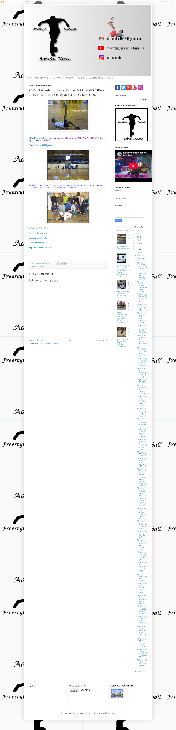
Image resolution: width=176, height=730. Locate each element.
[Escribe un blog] (58, 263)
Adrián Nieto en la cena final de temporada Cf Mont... (141, 502)
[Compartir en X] (61, 263)
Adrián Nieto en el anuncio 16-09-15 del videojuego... (142, 329)
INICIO (29, 78)
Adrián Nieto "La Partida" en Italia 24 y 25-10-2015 (142, 298)
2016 (137, 250)
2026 (138, 231)
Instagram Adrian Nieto (38, 238)
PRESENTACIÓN (41, 78)
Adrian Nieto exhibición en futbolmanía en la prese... (142, 444)
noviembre (141, 259)
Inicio (70, 340)
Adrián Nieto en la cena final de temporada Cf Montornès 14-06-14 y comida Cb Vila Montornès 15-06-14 (123, 265)
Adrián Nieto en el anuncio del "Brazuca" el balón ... (142, 600)
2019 (137, 240)
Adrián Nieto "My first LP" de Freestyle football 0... (141, 643)
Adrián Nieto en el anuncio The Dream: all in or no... (142, 525)
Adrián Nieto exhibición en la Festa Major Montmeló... (142, 352)
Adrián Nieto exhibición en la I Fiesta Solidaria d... (142, 620)
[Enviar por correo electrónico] (56, 263)
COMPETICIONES (96, 78)
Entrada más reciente (37, 340)
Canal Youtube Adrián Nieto (39, 233)
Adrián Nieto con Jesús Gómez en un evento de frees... (141, 610)
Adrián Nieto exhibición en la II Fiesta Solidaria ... (141, 433)
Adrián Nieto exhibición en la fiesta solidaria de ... (142, 267)
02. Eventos (40, 267)
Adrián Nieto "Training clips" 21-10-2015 (142, 307)
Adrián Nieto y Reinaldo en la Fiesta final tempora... (142, 362)
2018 (137, 243)
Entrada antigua (101, 340)
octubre (140, 671)
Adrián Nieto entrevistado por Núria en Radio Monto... (142, 556)
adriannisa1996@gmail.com (44, 145)
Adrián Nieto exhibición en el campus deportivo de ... (142, 340)
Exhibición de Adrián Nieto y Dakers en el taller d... (141, 481)
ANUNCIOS (81, 78)
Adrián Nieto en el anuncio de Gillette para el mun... (141, 545)
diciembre (141, 255)
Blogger (112, 713)
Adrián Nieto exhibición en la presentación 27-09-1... (142, 462)
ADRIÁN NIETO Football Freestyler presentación (142, 664)
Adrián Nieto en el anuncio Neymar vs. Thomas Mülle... (142, 588)
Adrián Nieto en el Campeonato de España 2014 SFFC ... (142, 423)
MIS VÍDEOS (57, 78)
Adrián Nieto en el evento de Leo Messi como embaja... (141, 567)
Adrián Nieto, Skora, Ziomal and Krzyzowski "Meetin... (142, 653)
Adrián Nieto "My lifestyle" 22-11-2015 (141, 276)
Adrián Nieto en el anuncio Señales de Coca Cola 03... (141, 513)
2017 (137, 246)
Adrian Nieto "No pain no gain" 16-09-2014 (141, 472)
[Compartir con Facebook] (63, 263)
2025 (138, 234)
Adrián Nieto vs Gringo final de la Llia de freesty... (141, 412)
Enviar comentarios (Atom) (48, 344)
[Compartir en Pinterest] (65, 263)
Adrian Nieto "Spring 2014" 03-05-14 (141, 534)
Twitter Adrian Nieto (36, 243)
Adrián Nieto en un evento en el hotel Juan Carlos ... (142, 631)
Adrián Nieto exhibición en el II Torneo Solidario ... (141, 390)
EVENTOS (69, 78)
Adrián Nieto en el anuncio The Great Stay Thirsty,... (142, 373)
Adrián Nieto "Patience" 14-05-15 (141, 381)
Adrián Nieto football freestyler (41, 138)
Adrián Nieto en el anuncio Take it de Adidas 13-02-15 (141, 401)
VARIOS (110, 78)
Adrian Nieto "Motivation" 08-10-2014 (142, 454)
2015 (137, 253)
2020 (138, 237)
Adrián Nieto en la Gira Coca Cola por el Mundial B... (142, 492)
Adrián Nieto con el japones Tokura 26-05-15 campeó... (142, 287)
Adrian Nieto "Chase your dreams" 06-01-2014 (142, 578)
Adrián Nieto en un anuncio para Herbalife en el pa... (141, 318)
